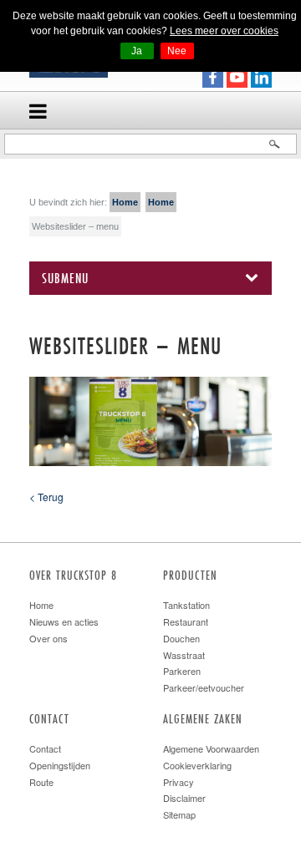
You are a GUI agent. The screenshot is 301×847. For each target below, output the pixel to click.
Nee (176, 51)
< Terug (46, 496)
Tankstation (186, 604)
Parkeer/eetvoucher (203, 687)
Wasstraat (184, 655)
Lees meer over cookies (224, 31)
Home (125, 202)
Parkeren (182, 670)
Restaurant (185, 621)
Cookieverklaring (197, 765)
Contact (45, 748)
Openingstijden (59, 765)
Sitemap (179, 814)
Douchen (181, 638)
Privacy (178, 782)
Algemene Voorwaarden (211, 748)
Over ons (48, 638)
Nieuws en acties (64, 621)
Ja (136, 51)
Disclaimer (184, 797)
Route (41, 782)
